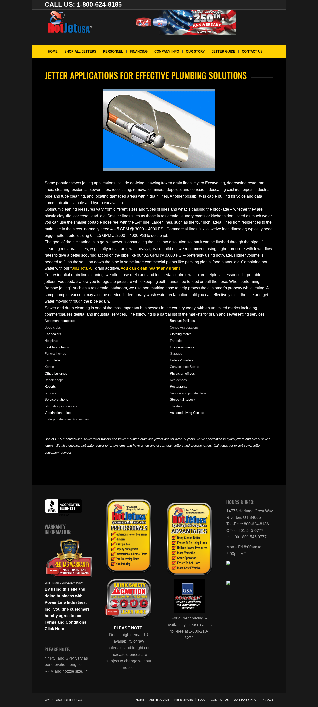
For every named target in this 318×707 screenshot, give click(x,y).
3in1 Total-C (82, 268)
